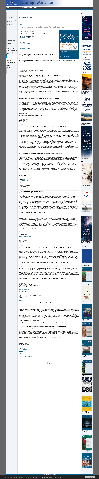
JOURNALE (28, 11)
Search (8, 12)
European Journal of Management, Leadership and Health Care (11, 20)
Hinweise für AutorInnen (11, 62)
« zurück (20, 13)
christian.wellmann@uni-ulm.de (25, 236)
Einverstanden (90, 477)
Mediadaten (9, 60)
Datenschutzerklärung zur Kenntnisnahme (51, 477)
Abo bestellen (9, 14)
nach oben (21, 124)
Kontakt (8, 67)
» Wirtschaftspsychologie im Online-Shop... (26, 20)
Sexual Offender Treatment (12, 50)
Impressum (9, 58)
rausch (8, 46)
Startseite (8, 65)
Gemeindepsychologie (11, 26)
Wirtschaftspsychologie (11, 55)
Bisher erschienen (10, 56)
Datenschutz (9, 72)
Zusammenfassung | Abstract (24, 37)
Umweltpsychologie (10, 48)
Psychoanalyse (9, 38)
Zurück (20, 353)
